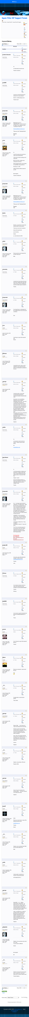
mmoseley (4, 269)
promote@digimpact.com (18, 559)
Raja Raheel (5, 457)
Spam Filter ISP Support (17, 22)
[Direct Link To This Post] (20, 54)
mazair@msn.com (16, 447)
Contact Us (14, 1011)
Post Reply (4, 43)
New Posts (25, 23)
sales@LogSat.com (14, 1010)
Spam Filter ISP (9, 22)
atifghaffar (4, 927)
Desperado (5, 110)
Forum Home (4, 22)
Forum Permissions (24, 997)
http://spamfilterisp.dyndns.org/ (19, 128)
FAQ (24, 29)
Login (25, 37)
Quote (23, 61)
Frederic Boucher (6, 54)
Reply (23, 149)
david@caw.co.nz (16, 823)
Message (15, 46)
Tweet (3, 992)
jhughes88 (4, 545)
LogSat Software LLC (18, 1009)
